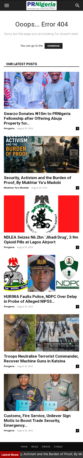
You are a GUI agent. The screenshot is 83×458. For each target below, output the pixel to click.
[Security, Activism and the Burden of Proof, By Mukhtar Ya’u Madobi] (41, 154)
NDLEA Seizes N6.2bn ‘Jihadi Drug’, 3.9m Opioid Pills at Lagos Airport (41, 239)
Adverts (46, 446)
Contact (58, 446)
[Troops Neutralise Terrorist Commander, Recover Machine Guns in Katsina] (41, 332)
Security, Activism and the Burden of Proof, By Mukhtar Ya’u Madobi (37, 180)
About (34, 446)
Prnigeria (9, 128)
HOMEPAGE (53, 46)
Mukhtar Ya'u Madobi (16, 187)
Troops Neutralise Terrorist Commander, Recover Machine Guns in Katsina (41, 358)
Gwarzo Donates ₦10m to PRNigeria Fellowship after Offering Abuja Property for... (37, 118)
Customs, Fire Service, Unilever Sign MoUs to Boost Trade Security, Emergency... (37, 420)
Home (24, 446)
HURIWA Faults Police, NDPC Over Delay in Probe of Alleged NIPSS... (40, 299)
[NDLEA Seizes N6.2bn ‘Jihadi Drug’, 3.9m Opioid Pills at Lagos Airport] (41, 213)
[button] (6, 5)
